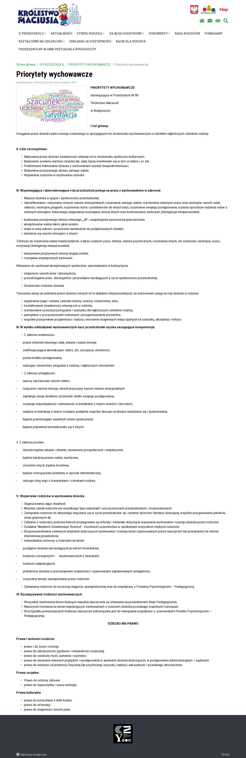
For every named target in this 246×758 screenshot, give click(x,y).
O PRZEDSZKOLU (31, 33)
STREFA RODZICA (89, 33)
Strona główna (25, 64)
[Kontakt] (210, 21)
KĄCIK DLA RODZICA (131, 41)
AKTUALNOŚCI (61, 33)
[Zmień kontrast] (218, 21)
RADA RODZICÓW (187, 33)
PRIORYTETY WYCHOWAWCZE (89, 64)
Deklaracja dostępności (33, 754)
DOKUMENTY (158, 33)
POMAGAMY (214, 33)
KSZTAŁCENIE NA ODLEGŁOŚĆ (40, 41)
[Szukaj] (226, 21)
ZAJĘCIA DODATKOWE (125, 33)
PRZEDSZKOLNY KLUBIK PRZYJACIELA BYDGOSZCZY (57, 49)
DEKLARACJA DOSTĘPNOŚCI (90, 41)
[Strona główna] (202, 21)
